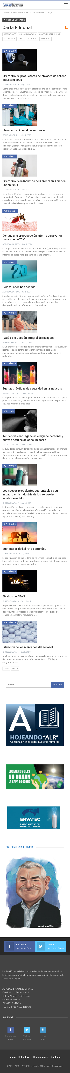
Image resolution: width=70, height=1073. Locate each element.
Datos (21, 39)
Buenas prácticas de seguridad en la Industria (32, 388)
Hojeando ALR (40, 1057)
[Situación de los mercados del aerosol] (19, 632)
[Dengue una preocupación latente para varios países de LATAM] (19, 220)
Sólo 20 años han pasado (18, 287)
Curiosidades (9, 39)
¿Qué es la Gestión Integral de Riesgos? (28, 337)
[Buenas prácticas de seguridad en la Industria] (19, 373)
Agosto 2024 (10, 211)
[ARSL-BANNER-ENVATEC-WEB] (34, 817)
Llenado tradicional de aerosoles (24, 130)
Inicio (13, 1057)
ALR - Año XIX (10, 313)
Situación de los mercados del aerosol (27, 647)
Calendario (24, 1057)
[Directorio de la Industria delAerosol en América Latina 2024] (19, 166)
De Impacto (32, 39)
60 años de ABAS (13, 596)
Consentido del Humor (49, 34)
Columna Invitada (27, 34)
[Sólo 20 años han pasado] (19, 271)
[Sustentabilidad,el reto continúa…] (19, 533)
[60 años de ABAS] (19, 581)
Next (14, 668)
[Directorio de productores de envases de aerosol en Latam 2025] (19, 60)
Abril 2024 (9, 411)
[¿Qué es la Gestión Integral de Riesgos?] (19, 322)
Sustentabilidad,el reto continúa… (24, 548)
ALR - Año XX (10, 51)
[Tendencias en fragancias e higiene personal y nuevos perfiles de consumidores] (19, 420)
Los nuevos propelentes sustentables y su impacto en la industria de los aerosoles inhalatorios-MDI (30, 494)
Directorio (45, 39)
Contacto (56, 1057)
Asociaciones (10, 34)
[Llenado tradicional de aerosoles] (19, 115)
